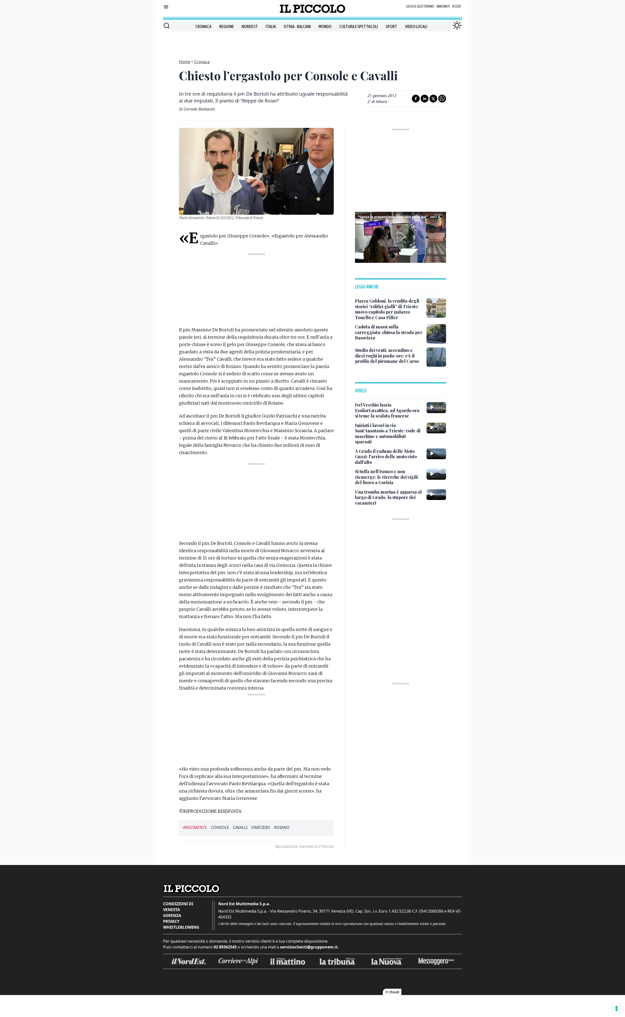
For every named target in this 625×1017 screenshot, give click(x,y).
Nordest (250, 26)
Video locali (416, 26)
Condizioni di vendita (178, 906)
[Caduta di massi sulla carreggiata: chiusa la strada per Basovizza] (436, 334)
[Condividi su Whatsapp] (442, 98)
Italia (271, 26)
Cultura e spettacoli (358, 26)
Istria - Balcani (297, 26)
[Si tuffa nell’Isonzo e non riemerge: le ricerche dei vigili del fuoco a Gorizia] (436, 474)
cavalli (240, 827)
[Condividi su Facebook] (416, 98)
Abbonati (443, 6)
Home (184, 61)
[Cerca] (166, 25)
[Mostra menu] (166, 7)
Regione (226, 26)
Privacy (171, 921)
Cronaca (203, 26)
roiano (282, 827)
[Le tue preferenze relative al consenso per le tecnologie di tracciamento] (616, 1008)
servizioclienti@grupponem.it (309, 947)
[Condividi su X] (433, 98)
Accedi (456, 6)
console (220, 827)
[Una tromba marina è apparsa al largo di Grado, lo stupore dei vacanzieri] (436, 494)
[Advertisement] (312, 42)
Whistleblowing (181, 927)
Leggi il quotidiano (420, 6)
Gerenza (172, 915)
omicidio (260, 827)
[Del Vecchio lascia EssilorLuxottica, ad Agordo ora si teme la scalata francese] (436, 407)
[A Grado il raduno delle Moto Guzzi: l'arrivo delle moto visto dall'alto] (436, 453)
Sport (391, 26)
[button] (400, 236)
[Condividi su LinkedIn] (424, 98)
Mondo (325, 26)
